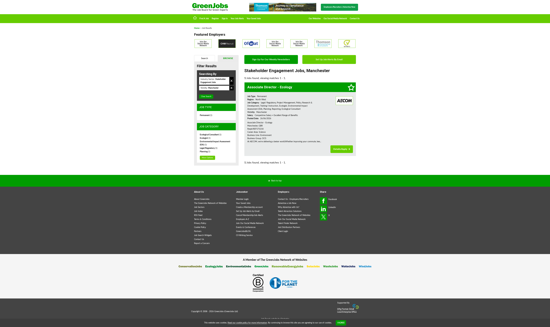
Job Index (198, 211)
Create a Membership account (249, 207)
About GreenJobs (201, 199)
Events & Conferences (246, 227)
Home (195, 18)
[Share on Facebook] (323, 200)
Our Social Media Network (335, 19)
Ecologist (205, 138)
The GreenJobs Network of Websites (210, 203)
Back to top (276, 181)
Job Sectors (199, 207)
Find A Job (204, 19)
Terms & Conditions (202, 219)
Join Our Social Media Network (250, 223)
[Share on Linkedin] (323, 208)
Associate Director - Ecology (269, 87)
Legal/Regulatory (208, 148)
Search (204, 58)
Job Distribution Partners (289, 227)
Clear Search (206, 96)
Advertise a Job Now (287, 203)
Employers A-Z (242, 219)
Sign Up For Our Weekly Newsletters (271, 59)
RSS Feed (198, 215)
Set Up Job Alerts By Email (329, 59)
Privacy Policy (200, 223)
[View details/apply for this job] (344, 100)
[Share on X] (323, 216)
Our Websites (315, 19)
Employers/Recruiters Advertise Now (339, 7)
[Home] (217, 7)
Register (215, 19)
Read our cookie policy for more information (247, 323)
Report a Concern (202, 243)
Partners (197, 231)
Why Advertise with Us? (288, 207)
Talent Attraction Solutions (289, 211)
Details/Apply (340, 149)
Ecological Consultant (210, 135)
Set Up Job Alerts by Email (247, 211)
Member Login (242, 199)
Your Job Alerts (237, 19)
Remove (231, 81)
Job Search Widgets (203, 235)
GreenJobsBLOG (243, 231)
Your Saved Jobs (254, 19)
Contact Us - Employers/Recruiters (293, 199)
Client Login (283, 231)
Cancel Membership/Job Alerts (249, 215)
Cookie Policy (200, 227)
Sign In (225, 19)
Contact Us (355, 19)
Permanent (206, 115)
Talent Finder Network (287, 223)
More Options (207, 158)
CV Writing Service (244, 235)
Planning (205, 152)
